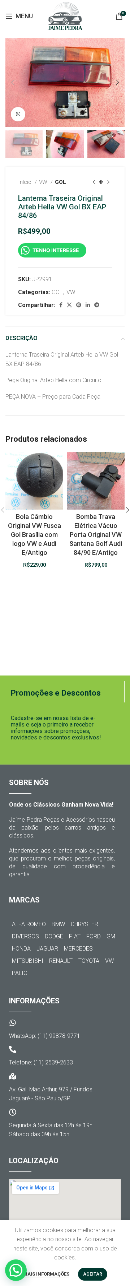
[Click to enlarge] (18, 114)
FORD (93, 936)
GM (111, 936)
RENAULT (61, 960)
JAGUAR (47, 948)
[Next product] (108, 182)
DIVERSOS (25, 936)
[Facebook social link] (61, 305)
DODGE (54, 936)
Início (25, 182)
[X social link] (69, 305)
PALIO (19, 973)
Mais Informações (46, 1274)
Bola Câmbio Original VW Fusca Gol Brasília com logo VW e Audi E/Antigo (34, 535)
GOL (60, 182)
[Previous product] (94, 182)
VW (44, 182)
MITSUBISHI (27, 960)
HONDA (21, 948)
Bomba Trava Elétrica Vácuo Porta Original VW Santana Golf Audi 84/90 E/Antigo (95, 535)
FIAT (75, 936)
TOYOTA (88, 960)
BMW (58, 924)
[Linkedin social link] (87, 305)
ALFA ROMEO (29, 924)
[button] (16, 1270)
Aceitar (92, 1274)
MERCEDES (78, 948)
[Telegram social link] (96, 305)
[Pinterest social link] (78, 305)
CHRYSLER (84, 924)
